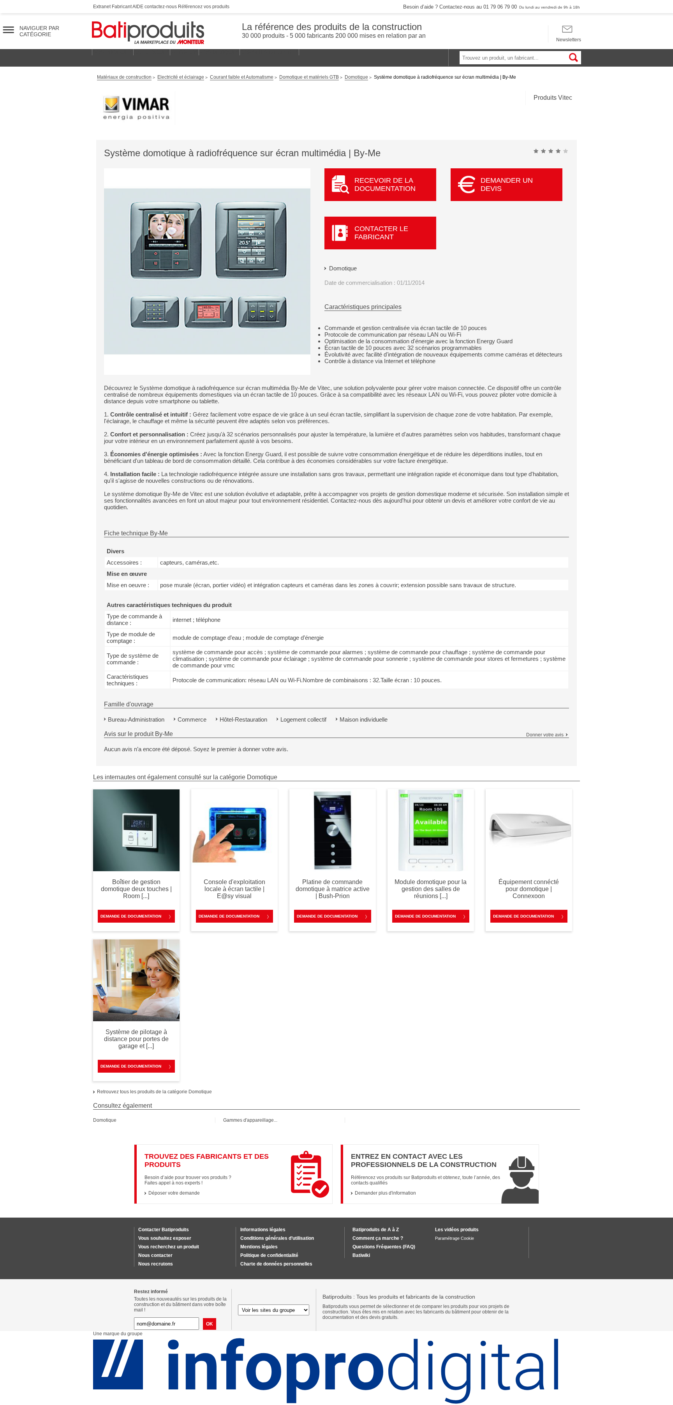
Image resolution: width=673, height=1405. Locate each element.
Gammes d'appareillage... (250, 1120)
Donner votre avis (545, 735)
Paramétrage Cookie (454, 1238)
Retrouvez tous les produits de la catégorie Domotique (154, 1091)
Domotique (343, 268)
